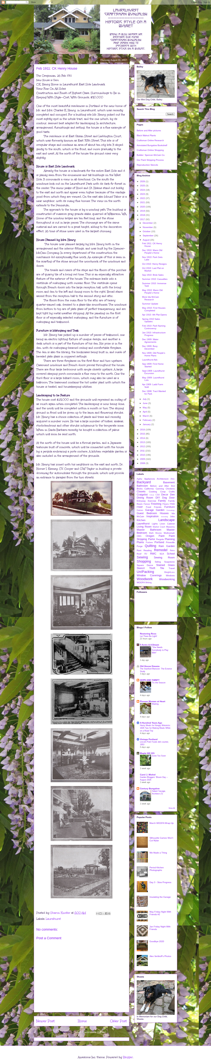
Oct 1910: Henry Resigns (154, 264)
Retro (172, 550)
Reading (147, 550)
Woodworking (167, 579)
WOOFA (141, 582)
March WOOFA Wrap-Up (162, 823)
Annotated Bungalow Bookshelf (152, 145)
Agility (139, 479)
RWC (153, 553)
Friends (157, 507)
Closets (141, 491)
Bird (173, 486)
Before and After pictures (149, 130)
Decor (164, 494)
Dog (164, 497)
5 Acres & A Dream (149, 645)
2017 (143, 219)
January (147, 424)
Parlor (151, 539)
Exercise (152, 501)
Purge (140, 546)
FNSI (172, 504)
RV (145, 554)
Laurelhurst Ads (149, 359)
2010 (143, 455)
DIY (158, 497)
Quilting (150, 546)
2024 (143, 190)
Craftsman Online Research (150, 140)
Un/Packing (145, 572)
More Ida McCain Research (150, 298)
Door (172, 497)
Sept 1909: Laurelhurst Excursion (153, 372)
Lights (155, 523)
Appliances (149, 479)
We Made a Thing (158, 852)
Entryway (141, 501)
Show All (172, 808)
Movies (158, 533)
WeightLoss (169, 572)
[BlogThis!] (100, 913)
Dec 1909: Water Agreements (150, 340)
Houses (164, 513)
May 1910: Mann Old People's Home (152, 291)
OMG (139, 536)
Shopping (144, 561)
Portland (159, 542)
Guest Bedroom (147, 513)
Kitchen (141, 520)
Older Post (118, 1021)
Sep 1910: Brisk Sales (153, 275)
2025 (143, 185)
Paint (162, 535)
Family (162, 500)
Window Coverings (149, 575)
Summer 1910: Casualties (154, 279)
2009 (143, 459)
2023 (143, 194)
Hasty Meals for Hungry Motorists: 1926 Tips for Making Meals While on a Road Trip (155, 728)
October (147, 231)
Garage (149, 510)
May (145, 407)
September (148, 235)
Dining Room (145, 497)
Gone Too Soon (159, 756)
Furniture (169, 506)
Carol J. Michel (148, 774)
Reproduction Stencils (147, 165)
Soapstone (169, 562)
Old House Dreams (150, 666)
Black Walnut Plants (146, 135)
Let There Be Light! (148, 636)
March (146, 416)
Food (148, 507)
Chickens (170, 488)
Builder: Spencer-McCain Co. (151, 155)
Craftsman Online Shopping (150, 150)
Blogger (128, 1057)
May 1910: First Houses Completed (153, 309)
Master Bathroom (149, 529)
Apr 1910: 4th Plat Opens (154, 314)
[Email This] (97, 913)
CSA (158, 495)
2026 (143, 181)
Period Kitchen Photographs (157, 868)
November (148, 227)
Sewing (142, 557)
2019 (143, 211)
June (145, 403)
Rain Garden (167, 546)
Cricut (152, 495)
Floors (165, 504)
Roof (139, 554)
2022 (143, 198)
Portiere (149, 542)
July (145, 399)
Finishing (156, 503)
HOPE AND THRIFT (150, 680)
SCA (162, 554)
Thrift (152, 568)
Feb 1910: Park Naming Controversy (153, 327)
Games (140, 510)
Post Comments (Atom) (91, 1032)
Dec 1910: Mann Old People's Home (152, 251)
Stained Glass (165, 565)
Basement (169, 482)
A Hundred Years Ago (151, 723)
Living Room (144, 526)
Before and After (159, 486)
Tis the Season (158, 682)
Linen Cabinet (167, 523)
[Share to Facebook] (106, 913)
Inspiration (152, 516)
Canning (160, 488)
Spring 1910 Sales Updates (151, 320)
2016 (143, 429)
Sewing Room (164, 557)
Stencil (141, 568)
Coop (163, 491)
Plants (140, 542)
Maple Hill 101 (147, 753)
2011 (142, 450)
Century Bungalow (150, 788)
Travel (172, 568)
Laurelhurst (53, 919)
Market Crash (159, 527)
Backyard (144, 482)
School (171, 553)
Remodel (160, 550)
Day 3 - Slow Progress (160, 882)
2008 (143, 463)
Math (151, 533)
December (148, 223)
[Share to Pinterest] (109, 913)
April (145, 411)
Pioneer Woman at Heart (152, 701)
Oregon (150, 535)
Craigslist (142, 494)
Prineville (170, 542)
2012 (143, 446)
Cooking (153, 491)
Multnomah (169, 533)
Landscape (166, 520)
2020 (143, 206)
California (149, 488)
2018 (143, 215)
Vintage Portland (149, 739)
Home (82, 1021)
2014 (143, 438)
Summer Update (150, 303)
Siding (158, 562)
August (146, 240)
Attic (173, 479)
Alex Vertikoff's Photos (160, 956)
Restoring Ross (148, 633)
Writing (148, 583)
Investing (164, 517)
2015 (143, 434)
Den (172, 494)
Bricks (140, 488)
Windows (170, 575)
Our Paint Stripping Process (150, 160)
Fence (147, 504)
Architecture (163, 479)
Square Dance (145, 565)
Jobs (172, 516)
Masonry (170, 527)
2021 (143, 202)
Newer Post (45, 1021)
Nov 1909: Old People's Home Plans (153, 354)
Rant (139, 550)
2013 (143, 442)
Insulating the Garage (160, 897)
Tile (162, 568)
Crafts (172, 491)
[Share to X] (103, 913)
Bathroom (142, 485)
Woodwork (145, 579)
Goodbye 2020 (157, 941)
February (147, 420)
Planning (170, 539)
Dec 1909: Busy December (150, 347)
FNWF (140, 507)
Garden (160, 510)
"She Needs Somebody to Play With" (160, 650)
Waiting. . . (157, 704)
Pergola (160, 539)
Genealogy (171, 510)
